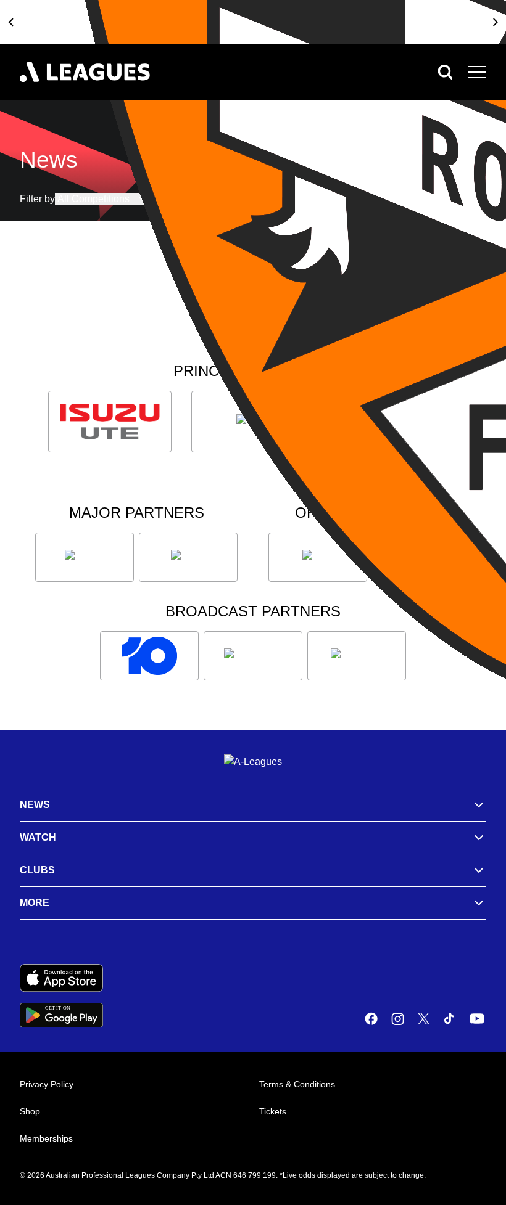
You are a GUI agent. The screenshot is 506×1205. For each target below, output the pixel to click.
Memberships (46, 1138)
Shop (30, 1111)
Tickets (272, 1111)
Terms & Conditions (297, 1084)
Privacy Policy (46, 1084)
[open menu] (477, 72)
